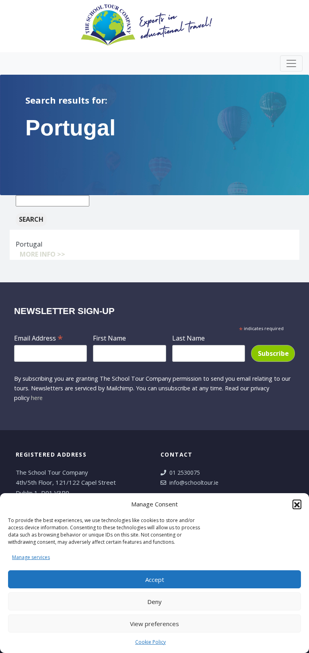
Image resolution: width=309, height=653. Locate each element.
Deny (154, 602)
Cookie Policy (150, 642)
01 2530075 (184, 472)
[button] (297, 504)
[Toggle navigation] (291, 63)
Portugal (29, 244)
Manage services (31, 557)
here (37, 398)
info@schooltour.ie (193, 482)
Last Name (188, 338)
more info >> (42, 254)
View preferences (154, 624)
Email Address (38, 337)
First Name (109, 338)
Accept (154, 579)
